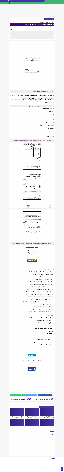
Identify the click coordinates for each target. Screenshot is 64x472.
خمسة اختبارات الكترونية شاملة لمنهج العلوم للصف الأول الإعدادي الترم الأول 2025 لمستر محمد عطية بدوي (39, 289)
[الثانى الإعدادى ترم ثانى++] (33, 469)
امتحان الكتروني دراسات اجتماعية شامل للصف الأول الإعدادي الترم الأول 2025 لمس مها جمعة (41, 284)
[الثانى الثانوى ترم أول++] (47, 469)
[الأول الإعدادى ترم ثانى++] (37, 469)
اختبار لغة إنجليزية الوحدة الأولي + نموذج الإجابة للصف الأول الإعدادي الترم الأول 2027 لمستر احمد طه (47, 417)
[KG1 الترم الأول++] (38, 471)
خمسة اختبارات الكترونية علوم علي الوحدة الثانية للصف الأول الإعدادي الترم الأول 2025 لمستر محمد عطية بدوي (39, 294)
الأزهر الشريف (26, 2)
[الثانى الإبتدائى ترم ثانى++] (19, 469)
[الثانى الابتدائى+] (22, 469)
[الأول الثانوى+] (52, 469)
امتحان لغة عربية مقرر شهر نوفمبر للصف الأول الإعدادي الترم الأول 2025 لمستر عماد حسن (42, 306)
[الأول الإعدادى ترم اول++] (39, 469)
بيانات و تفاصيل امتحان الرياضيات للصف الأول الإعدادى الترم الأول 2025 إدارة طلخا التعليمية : (40, 34)
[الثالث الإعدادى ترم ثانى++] (29, 469)
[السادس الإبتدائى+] (50, 471)
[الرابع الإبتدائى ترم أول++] (12, 469)
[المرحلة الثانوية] (54, 469)
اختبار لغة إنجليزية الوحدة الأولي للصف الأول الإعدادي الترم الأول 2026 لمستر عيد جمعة (19, 205)
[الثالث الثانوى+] (44, 469)
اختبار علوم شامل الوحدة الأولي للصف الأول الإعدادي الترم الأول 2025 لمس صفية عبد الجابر (41, 281)
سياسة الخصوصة (40, 0)
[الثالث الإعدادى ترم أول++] (30, 469)
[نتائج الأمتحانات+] (22, 471)
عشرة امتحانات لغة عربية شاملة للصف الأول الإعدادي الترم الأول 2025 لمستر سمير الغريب (42, 274)
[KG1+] (40, 471)
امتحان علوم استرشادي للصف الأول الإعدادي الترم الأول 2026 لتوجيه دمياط (17, 427)
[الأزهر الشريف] (45, 471)
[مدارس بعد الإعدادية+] (23, 471)
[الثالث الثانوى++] (43, 469)
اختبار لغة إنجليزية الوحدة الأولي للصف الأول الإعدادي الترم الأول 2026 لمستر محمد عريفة (41, 205)
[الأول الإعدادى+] (40, 469)
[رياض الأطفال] (41, 471)
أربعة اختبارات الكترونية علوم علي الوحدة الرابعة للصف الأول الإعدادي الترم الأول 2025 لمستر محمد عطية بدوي (39, 291)
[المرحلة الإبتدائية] (27, 469)
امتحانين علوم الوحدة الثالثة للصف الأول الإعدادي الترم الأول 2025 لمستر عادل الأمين (42, 286)
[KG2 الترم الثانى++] (33, 471)
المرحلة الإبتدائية (31, 2)
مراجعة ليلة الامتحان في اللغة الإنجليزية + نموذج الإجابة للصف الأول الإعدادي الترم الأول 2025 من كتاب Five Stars (39, 271)
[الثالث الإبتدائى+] (18, 469)
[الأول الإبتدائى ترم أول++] (25, 469)
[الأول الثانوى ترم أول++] (51, 469)
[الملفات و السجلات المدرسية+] (25, 471)
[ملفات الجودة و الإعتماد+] (27, 471)
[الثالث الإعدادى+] (32, 469)
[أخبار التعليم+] (30, 471)
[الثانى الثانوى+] (48, 469)
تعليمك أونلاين (52, 2)
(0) (10, 26)
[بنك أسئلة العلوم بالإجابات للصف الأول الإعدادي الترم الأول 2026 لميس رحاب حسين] (47, 422)
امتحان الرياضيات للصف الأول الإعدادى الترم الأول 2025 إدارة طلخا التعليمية (43, 32)
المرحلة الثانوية (40, 2)
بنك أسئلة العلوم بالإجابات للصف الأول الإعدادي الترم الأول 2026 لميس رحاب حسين (47, 427)
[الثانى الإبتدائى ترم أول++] (20, 469)
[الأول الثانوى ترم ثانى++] (50, 469)
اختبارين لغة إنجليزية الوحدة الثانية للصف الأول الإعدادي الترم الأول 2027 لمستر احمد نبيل (33, 417)
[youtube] (10, 0)
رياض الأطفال (22, 2)
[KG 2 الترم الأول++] (34, 471)
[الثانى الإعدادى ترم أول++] (34, 469)
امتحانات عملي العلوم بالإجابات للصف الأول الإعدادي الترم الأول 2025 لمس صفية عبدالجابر (42, 279)
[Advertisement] (32, 11)
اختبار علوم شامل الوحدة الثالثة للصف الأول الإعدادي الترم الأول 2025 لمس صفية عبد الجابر (41, 299)
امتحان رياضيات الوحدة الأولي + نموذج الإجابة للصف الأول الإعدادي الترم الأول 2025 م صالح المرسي (41, 311)
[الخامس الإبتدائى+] (54, 471)
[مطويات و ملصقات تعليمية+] (26, 471)
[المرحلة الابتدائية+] (43, 471)
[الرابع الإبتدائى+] (13, 469)
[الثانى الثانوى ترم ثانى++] (45, 469)
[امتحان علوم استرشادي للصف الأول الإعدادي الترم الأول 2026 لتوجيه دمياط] (17, 422)
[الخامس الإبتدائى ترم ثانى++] (51, 471)
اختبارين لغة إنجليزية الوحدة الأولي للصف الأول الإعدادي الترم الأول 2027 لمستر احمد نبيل (18, 417)
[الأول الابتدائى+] (26, 469)
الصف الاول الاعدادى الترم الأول (49, 22)
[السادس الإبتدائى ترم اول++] (48, 471)
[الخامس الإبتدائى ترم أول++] (52, 471)
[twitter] (11, 0)
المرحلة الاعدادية (36, 2)
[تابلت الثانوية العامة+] (29, 471)
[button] (45, 395)
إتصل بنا (43, 0)
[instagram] (8, 0)
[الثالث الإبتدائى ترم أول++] (16, 469)
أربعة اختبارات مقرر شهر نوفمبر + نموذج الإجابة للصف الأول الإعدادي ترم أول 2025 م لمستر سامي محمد (40, 309)
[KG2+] (36, 471)
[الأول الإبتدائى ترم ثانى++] (23, 469)
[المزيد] (31, 471)
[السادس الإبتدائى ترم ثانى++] (47, 471)
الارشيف (37, 0)
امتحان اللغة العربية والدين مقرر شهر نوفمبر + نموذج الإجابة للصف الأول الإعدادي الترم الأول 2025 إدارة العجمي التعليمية (38, 301)
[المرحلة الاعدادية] (41, 469)
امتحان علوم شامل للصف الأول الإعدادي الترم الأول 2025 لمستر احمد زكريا (44, 276)
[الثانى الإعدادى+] (36, 469)
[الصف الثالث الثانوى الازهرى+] (44, 471)
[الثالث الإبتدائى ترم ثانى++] (15, 469)
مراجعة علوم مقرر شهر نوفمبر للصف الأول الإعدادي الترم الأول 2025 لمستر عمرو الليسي (42, 304)
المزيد (19, 2)
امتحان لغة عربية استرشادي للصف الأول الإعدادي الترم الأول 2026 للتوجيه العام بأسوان (32, 427)
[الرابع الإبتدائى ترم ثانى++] (11, 469)
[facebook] (12, 0)
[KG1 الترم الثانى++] (37, 471)
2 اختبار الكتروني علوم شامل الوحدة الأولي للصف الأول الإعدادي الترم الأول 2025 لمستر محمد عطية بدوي (40, 296)
